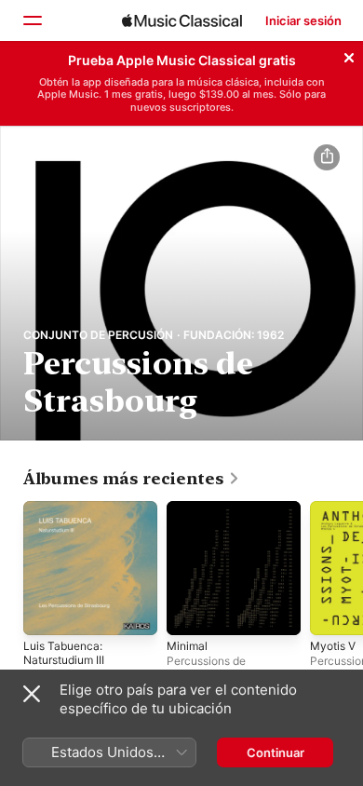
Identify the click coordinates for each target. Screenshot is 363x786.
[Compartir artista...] (327, 157)
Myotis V (333, 646)
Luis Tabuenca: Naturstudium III (63, 653)
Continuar (275, 752)
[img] (182, 20)
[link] (131, 478)
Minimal (187, 646)
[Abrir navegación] (31, 20)
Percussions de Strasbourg (206, 668)
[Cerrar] (349, 55)
